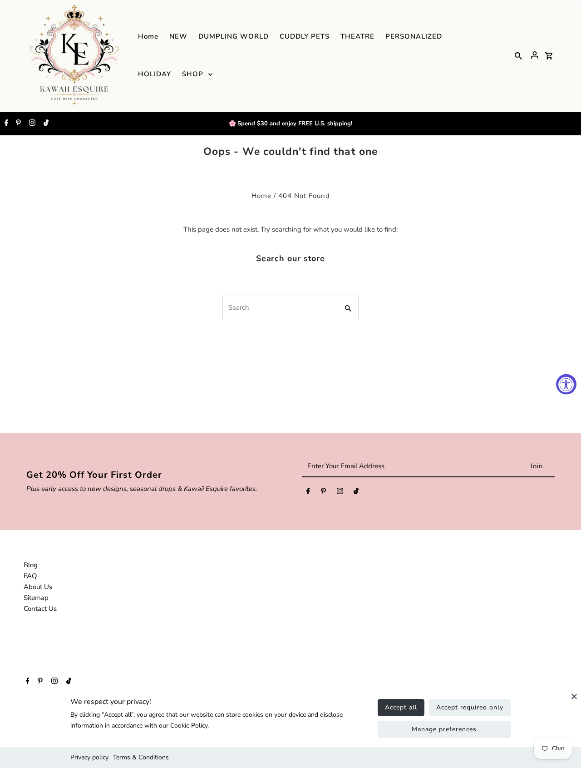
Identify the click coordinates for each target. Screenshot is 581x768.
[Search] (518, 55)
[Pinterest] (17, 123)
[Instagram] (31, 123)
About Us (38, 586)
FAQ (30, 575)
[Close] (574, 700)
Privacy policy (89, 757)
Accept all (401, 707)
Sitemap (36, 597)
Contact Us (40, 608)
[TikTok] (45, 123)
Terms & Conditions (141, 757)
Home (261, 195)
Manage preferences (444, 729)
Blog (31, 565)
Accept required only (469, 707)
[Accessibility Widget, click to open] (566, 384)
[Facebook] (5, 123)
